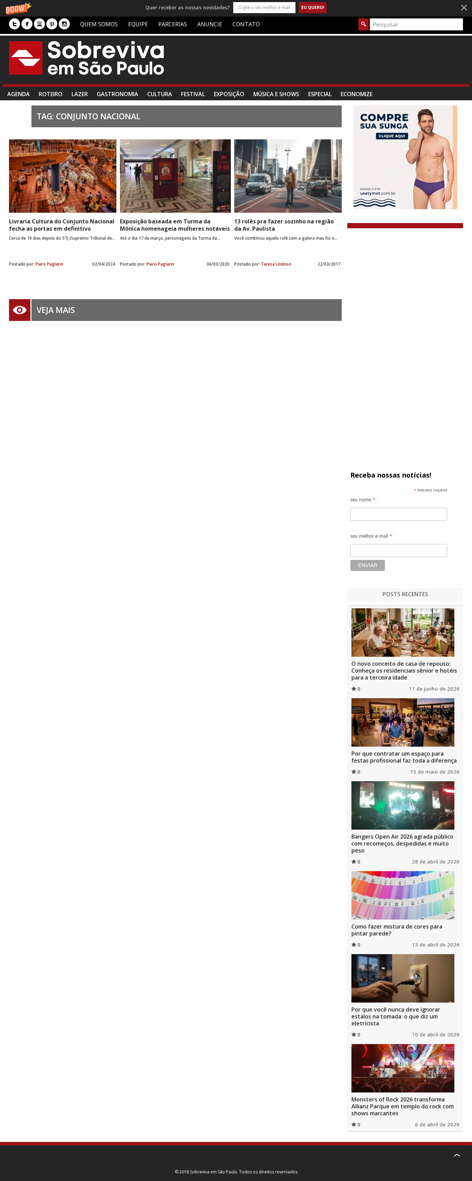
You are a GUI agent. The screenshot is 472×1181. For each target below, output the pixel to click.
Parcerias (172, 24)
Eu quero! (312, 7)
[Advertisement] (337, 63)
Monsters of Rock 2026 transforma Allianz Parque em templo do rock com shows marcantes (402, 1106)
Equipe (138, 24)
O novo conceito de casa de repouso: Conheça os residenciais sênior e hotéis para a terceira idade (404, 670)
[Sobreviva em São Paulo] (86, 58)
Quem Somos (99, 24)
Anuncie (209, 24)
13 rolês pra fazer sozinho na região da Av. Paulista (284, 225)
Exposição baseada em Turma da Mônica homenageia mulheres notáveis (175, 225)
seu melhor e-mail (371, 537)
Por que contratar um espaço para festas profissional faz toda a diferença (404, 757)
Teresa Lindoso (276, 264)
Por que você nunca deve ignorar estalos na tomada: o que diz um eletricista (395, 1016)
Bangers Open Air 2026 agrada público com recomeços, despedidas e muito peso (402, 843)
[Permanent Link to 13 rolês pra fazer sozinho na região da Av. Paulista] (288, 176)
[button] (236, 7)
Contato (246, 24)
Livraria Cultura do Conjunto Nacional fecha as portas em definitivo (61, 225)
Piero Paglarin (49, 264)
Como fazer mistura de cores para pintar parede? (396, 930)
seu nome (363, 501)
